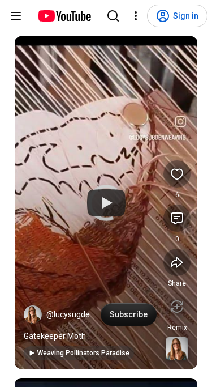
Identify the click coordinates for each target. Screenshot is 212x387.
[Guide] (16, 16)
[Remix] (177, 306)
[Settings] (135, 16)
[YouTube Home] (64, 16)
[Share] (177, 262)
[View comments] (177, 218)
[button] (33, 314)
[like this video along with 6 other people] (177, 174)
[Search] (113, 16)
